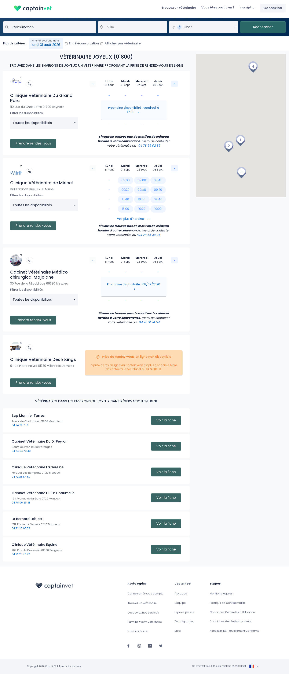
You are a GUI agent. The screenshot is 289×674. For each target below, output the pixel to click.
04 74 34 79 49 (21, 451)
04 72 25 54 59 (21, 477)
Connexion (272, 8)
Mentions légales (221, 593)
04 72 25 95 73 (21, 528)
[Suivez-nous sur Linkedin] (150, 645)
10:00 (141, 199)
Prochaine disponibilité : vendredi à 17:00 (133, 110)
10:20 (141, 209)
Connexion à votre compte (146, 593)
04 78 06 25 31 (21, 502)
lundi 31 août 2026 (46, 44)
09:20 (125, 190)
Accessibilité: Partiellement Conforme (234, 631)
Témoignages (184, 621)
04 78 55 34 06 (149, 235)
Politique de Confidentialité (228, 603)
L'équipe (180, 603)
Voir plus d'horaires (131, 219)
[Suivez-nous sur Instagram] (139, 645)
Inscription (247, 7)
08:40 (158, 180)
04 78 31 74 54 (149, 322)
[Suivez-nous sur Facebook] (128, 645)
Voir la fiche (166, 420)
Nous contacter (138, 631)
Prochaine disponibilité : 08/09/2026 (133, 284)
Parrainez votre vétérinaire (145, 622)
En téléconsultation (84, 43)
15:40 (125, 199)
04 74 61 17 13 (20, 425)
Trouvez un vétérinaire (178, 8)
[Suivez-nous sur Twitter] (160, 645)
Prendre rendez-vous (33, 143)
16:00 (125, 209)
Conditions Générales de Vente (230, 621)
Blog (178, 631)
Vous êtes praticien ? (217, 7)
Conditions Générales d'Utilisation (232, 612)
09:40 (142, 190)
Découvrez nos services (143, 612)
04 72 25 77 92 (21, 554)
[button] (240, 140)
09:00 (125, 180)
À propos (181, 593)
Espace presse (184, 612)
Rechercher (263, 27)
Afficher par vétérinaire (123, 43)
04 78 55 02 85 (149, 145)
